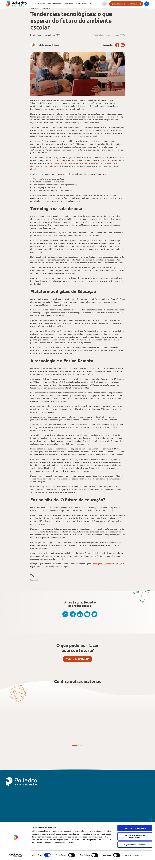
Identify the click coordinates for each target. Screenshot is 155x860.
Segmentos (69, 4)
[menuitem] (40, 4)
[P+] (146, 3)
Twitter (94, 614)
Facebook (117, 45)
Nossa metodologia (54, 4)
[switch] (71, 855)
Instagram (98, 563)
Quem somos (40, 4)
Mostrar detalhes (132, 855)
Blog (91, 4)
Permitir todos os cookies (135, 828)
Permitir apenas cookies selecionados (135, 836)
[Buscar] (104, 3)
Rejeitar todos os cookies (135, 845)
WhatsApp (132, 794)
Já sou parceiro (81, 4)
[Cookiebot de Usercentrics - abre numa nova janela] (15, 855)
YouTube (87, 614)
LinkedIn (122, 45)
